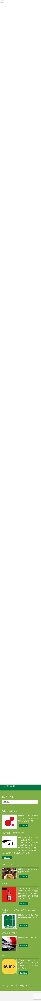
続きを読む (23, 826)
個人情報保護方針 (9, 786)
